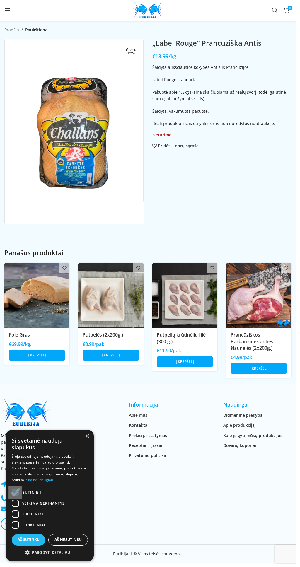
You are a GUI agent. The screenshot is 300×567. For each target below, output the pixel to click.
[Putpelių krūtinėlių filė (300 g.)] (184, 295)
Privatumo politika (147, 455)
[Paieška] (275, 10)
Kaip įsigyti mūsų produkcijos (252, 435)
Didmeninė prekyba (242, 415)
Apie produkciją (239, 425)
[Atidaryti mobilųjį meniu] (7, 10)
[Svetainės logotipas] (147, 10)
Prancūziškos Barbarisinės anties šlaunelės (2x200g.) (252, 341)
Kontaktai (139, 425)
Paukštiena (36, 30)
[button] (37, 355)
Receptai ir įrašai (145, 445)
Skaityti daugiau (39, 479)
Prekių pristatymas (148, 435)
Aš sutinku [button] (29, 539)
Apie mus (138, 415)
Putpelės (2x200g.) (103, 335)
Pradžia (11, 30)
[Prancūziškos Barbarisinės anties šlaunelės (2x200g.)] (258, 295)
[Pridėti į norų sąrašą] (64, 268)
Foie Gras (19, 335)
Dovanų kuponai (239, 445)
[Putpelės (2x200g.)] (110, 295)
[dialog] (50, 495)
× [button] (87, 436)
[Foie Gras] (36, 295)
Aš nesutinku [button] (68, 539)
